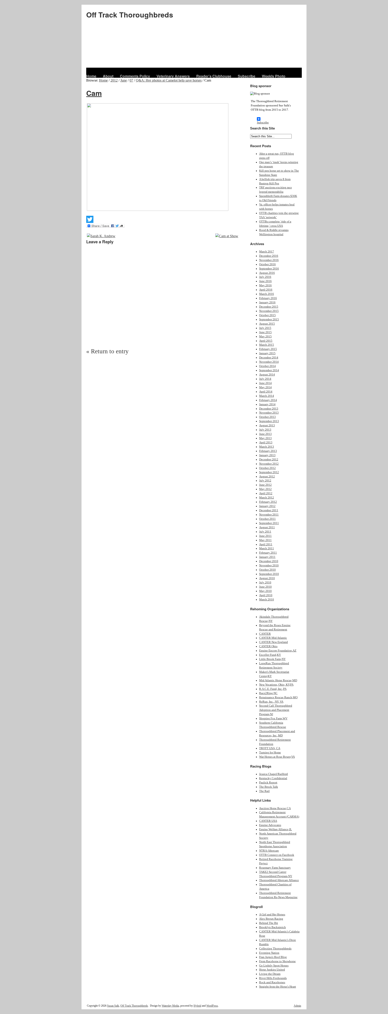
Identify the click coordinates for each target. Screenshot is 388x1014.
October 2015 (267, 315)
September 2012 (269, 472)
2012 (114, 80)
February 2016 (268, 298)
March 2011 (266, 548)
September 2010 (269, 574)
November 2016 (269, 260)
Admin (297, 1005)
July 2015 (265, 328)
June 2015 (265, 332)
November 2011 (269, 514)
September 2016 (269, 268)
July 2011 (265, 531)
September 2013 (269, 421)
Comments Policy (135, 76)
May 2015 (265, 336)
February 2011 (268, 552)
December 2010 (268, 561)
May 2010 (265, 591)
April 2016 (265, 289)
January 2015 (267, 353)
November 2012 (269, 463)
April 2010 (265, 595)
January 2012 (267, 506)
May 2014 (265, 387)
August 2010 (267, 578)
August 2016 (267, 272)
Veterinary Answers (173, 76)
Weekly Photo (273, 76)
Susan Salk (113, 1005)
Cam (94, 93)
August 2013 (267, 425)
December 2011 (268, 510)
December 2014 (268, 357)
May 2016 (265, 285)
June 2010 (265, 586)
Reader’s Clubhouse (213, 76)
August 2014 (267, 374)
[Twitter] (162, 219)
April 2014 (265, 391)
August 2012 (267, 476)
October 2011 (267, 518)
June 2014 (265, 383)
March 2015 (266, 344)
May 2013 (265, 438)
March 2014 (266, 395)
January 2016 (267, 302)
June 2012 (265, 484)
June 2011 (265, 535)
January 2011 (267, 557)
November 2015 (269, 311)
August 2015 (267, 323)
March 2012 (266, 497)
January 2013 (267, 455)
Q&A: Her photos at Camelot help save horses (169, 80)
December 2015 (268, 306)
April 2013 (265, 442)
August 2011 (267, 527)
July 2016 (265, 276)
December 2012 (268, 459)
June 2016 (265, 281)
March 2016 (266, 294)
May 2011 (265, 540)
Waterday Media (170, 1005)
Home (91, 76)
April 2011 (265, 544)
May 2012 (265, 489)
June (123, 80)
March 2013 (266, 446)
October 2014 (267, 366)
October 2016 (267, 264)
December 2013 (268, 408)
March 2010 (266, 599)
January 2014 (267, 404)
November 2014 (269, 361)
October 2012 (267, 468)
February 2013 (268, 451)
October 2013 (267, 417)
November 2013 (269, 412)
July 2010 (265, 582)
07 (131, 80)
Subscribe (246, 76)
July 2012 (265, 480)
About (108, 76)
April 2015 (265, 340)
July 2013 (265, 429)
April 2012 (265, 493)
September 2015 (269, 319)
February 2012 (268, 501)
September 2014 (269, 370)
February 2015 (268, 349)
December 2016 (268, 255)
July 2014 (265, 378)
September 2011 (269, 523)
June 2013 (265, 434)
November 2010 (269, 565)
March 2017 (266, 251)
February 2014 (268, 400)
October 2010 (267, 569)
